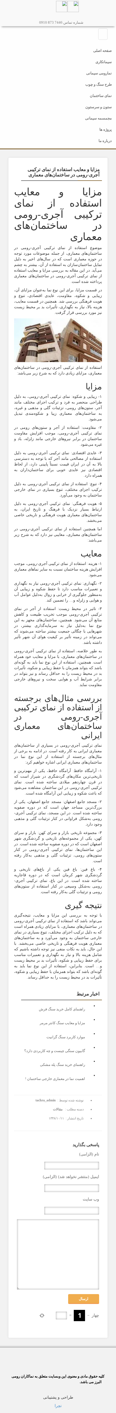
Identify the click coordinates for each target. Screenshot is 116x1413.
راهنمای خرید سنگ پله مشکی (62, 1065)
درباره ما (105, 141)
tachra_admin (45, 1100)
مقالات (58, 1109)
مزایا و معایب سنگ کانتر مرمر (62, 1023)
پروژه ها (105, 129)
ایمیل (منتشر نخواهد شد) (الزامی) (71, 1177)
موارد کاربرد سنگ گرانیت (65, 1037)
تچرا (58, 1406)
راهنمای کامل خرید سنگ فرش (62, 1009)
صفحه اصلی (102, 50)
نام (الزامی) (89, 1154)
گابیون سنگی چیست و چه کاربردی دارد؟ (54, 1051)
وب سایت (91, 1199)
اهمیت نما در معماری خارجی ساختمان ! (55, 1079)
